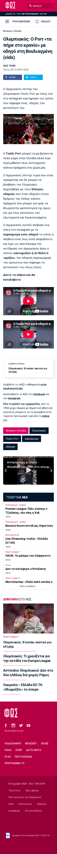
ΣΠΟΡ (18, 750)
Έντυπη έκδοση (33, 810)
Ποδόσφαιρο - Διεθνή (15, 505)
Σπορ (8, 565)
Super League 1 (12, 552)
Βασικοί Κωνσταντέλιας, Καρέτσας (29, 525)
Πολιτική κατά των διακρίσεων (25, 797)
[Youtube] (28, 725)
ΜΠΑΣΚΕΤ (31, 743)
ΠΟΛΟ (8, 750)
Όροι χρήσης (32, 790)
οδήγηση (10, 446)
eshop (45, 416)
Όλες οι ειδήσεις (27, 586)
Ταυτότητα (14, 790)
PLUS (8, 756)
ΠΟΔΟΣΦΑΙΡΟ (13, 743)
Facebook (39, 394)
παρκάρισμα (31, 438)
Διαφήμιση (14, 810)
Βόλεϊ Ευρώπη (12, 535)
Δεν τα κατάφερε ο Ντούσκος (25, 569)
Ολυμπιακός (39, 430)
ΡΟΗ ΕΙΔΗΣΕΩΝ (21, 21)
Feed (11, 804)
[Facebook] (6, 725)
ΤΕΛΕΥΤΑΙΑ (17, 497)
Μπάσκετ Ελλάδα (12, 31)
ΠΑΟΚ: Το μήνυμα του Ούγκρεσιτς (28, 555)
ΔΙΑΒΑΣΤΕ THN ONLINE (26, 14)
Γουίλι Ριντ (12, 438)
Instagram (14, 398)
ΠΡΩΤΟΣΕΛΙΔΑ (23, 756)
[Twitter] (21, 725)
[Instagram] (13, 725)
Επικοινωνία (25, 804)
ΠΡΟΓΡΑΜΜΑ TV (14, 763)
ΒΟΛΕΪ (44, 743)
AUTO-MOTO (33, 750)
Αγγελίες (42, 804)
